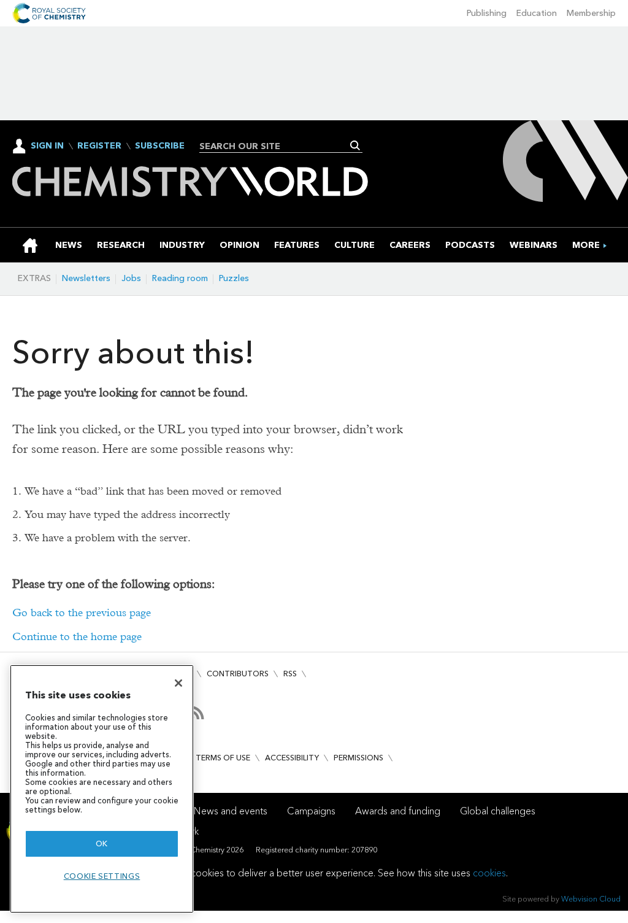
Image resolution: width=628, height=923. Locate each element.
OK (102, 843)
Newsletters (86, 278)
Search (355, 145)
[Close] (178, 683)
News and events (230, 811)
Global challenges (497, 811)
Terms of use (223, 757)
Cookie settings (102, 876)
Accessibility (292, 757)
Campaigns (311, 811)
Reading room (180, 278)
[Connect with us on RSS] (197, 712)
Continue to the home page (77, 636)
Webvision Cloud (591, 898)
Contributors (238, 673)
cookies (489, 873)
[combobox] (276, 146)
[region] (102, 789)
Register (99, 146)
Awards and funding (397, 811)
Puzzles (234, 278)
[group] (586, 245)
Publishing (487, 13)
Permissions (358, 757)
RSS (290, 673)
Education (536, 13)
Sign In (47, 146)
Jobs (131, 278)
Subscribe (160, 146)
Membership (591, 13)
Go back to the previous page (81, 612)
